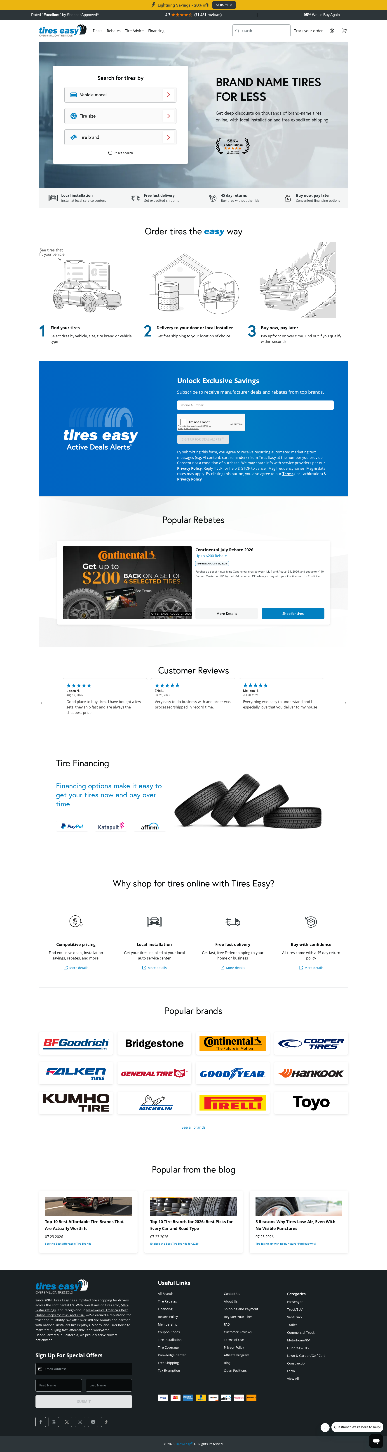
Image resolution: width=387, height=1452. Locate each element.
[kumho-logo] (76, 1103)
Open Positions (235, 1370)
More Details (226, 613)
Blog (227, 1363)
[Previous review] (41, 703)
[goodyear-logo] (233, 1073)
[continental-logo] (233, 1043)
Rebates (114, 30)
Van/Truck (294, 1317)
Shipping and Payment (241, 1309)
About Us (231, 1301)
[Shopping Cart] (344, 30)
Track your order (308, 30)
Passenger (295, 1302)
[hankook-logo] (311, 1073)
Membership (167, 1324)
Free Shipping (168, 1363)
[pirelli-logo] (233, 1103)
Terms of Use (234, 1340)
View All (293, 1378)
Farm (291, 1371)
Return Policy (168, 1317)
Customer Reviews (238, 1332)
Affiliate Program (236, 1355)
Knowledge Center (172, 1355)
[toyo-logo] (311, 1103)
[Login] (331, 30)
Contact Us (232, 1293)
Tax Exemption (169, 1370)
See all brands (194, 1127)
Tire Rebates (167, 1301)
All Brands (166, 1293)
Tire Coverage (168, 1347)
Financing (156, 30)
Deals (97, 30)
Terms (287, 473)
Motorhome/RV (298, 1340)
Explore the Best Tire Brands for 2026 (174, 1244)
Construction (297, 1363)
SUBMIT (84, 1401)
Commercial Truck (300, 1332)
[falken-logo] (76, 1073)
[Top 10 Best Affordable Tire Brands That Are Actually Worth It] (88, 1206)
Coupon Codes (169, 1332)
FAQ (227, 1324)
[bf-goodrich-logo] (76, 1043)
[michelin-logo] (154, 1103)
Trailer (292, 1325)
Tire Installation (170, 1340)
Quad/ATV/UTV (298, 1348)
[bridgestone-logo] (154, 1043)
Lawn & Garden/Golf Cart (306, 1355)
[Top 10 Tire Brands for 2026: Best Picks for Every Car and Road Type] (193, 1206)
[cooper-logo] (311, 1043)
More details (78, 968)
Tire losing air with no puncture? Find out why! (286, 1244)
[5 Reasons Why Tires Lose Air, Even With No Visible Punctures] (299, 1206)
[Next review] (345, 703)
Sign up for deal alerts (203, 438)
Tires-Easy (184, 1444)
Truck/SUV (295, 1309)
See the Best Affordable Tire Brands (68, 1244)
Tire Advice (134, 30)
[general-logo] (154, 1073)
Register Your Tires (238, 1317)
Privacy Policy (189, 468)
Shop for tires (293, 613)
